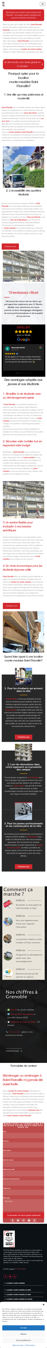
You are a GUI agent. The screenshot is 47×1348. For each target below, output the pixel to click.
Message (6, 1198)
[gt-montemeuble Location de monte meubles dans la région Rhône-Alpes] (3, 4)
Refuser (23, 1334)
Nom (5, 1132)
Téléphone (7, 1188)
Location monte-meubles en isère (19, 1290)
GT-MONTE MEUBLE (20, 1269)
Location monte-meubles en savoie (19, 1299)
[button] (43, 1305)
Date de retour (8, 1160)
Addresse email (8, 1169)
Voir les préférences (23, 1340)
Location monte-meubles (16, 1283)
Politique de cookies (18, 1345)
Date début (7, 1150)
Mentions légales (30, 1345)
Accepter (23, 1328)
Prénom (6, 1141)
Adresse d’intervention (11, 1179)
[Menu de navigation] (42, 4)
